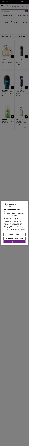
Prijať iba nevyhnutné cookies (14, 238)
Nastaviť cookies (14, 234)
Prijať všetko (14, 242)
